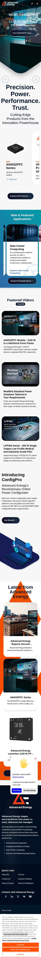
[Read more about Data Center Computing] (22, 233)
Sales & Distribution (25, 883)
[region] (20, 935)
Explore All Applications (20, 281)
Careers (21, 874)
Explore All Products (19, 196)
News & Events (8, 883)
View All (20, 304)
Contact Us (6, 879)
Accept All (20, 945)
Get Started (9, 520)
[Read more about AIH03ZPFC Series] (20, 675)
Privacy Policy (6, 910)
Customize (20, 954)
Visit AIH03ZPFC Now (19, 33)
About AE (5, 874)
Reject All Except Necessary (20, 949)
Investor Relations (25, 879)
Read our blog (18, 777)
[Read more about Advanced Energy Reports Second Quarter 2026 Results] (20, 619)
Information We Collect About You (15, 934)
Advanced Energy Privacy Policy (18, 940)
